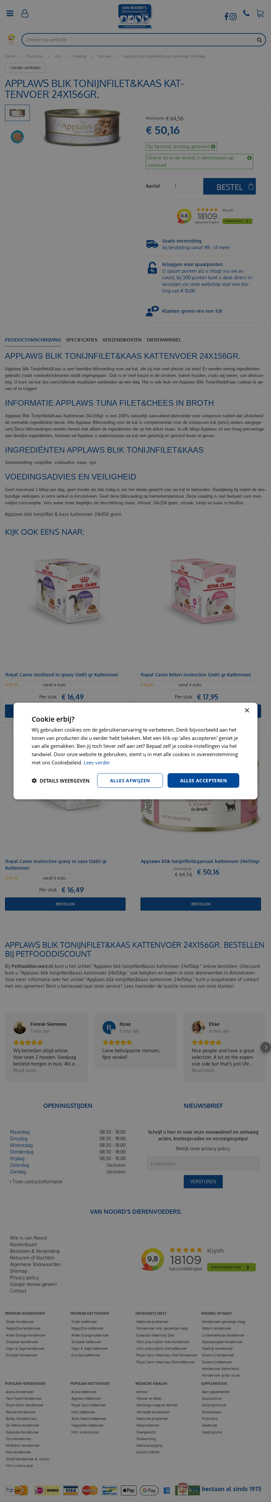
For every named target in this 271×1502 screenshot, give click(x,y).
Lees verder (97, 762)
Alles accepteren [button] (203, 780)
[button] (61, 780)
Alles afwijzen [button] (130, 780)
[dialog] (135, 751)
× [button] (246, 710)
